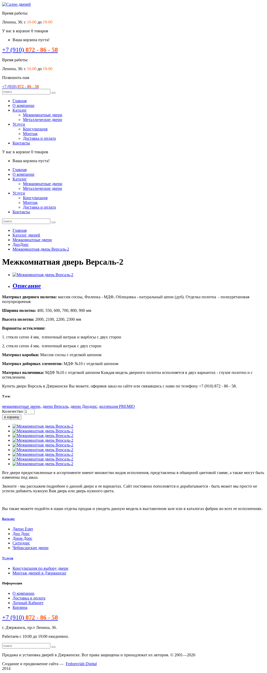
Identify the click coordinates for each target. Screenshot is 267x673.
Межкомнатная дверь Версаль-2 (41, 249)
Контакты (21, 143)
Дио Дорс (21, 533)
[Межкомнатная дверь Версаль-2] (43, 274)
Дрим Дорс (22, 538)
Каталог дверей (26, 235)
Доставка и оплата (39, 138)
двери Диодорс (83, 406)
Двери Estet (23, 529)
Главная (20, 101)
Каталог (20, 110)
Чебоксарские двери (30, 547)
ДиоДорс (21, 244)
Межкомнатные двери (42, 115)
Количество (12, 411)
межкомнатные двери (21, 406)
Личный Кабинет (28, 603)
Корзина (20, 607)
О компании (23, 105)
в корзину (11, 417)
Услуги (19, 124)
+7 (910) (30, 49)
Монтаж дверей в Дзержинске (39, 573)
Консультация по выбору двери (40, 568)
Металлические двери (42, 119)
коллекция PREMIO (117, 406)
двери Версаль (55, 406)
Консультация (35, 129)
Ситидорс (21, 543)
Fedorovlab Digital (81, 664)
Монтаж (30, 133)
